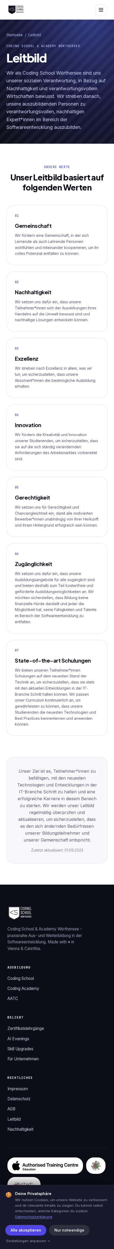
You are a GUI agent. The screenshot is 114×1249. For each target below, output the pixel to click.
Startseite (14, 35)
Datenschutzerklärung (33, 1217)
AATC (12, 998)
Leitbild (14, 1119)
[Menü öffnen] (101, 9)
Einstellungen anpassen (26, 1241)
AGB (11, 1108)
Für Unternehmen (23, 1058)
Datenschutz (18, 1098)
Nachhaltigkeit (20, 1129)
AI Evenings (18, 1038)
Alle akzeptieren (26, 1230)
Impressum (17, 1088)
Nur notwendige (69, 1230)
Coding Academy (23, 988)
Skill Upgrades (20, 1048)
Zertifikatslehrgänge (25, 1028)
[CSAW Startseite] (16, 10)
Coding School (20, 978)
